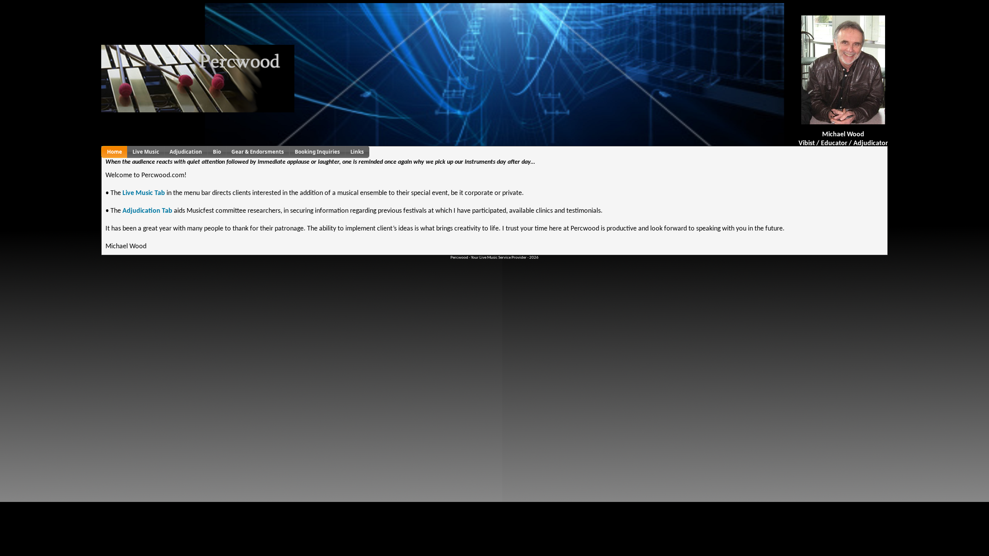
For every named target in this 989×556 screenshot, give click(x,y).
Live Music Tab (143, 193)
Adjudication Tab (147, 211)
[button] (114, 152)
